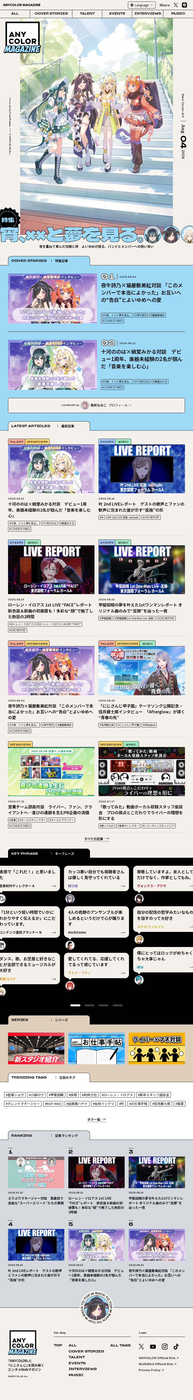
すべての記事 (93, 838)
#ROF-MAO (53, 1103)
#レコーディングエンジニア (158, 826)
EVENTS (117, 13)
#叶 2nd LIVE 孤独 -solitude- (123, 517)
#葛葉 (179, 1103)
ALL (15, 13)
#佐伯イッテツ (103, 1103)
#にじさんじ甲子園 (128, 725)
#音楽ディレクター (128, 826)
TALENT (87, 13)
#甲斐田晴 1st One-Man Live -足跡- (134, 618)
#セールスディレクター (33, 820)
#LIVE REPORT (151, 517)
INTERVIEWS (147, 13)
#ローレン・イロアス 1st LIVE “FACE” (59, 624)
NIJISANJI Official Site (156, 1364)
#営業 (12, 820)
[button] (177, 216)
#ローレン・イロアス (21, 624)
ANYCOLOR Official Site (157, 1358)
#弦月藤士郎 (107, 725)
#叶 (102, 517)
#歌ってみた (107, 826)
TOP (58, 1345)
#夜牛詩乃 (141, 315)
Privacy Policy (150, 1370)
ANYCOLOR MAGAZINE (21, 5)
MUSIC (178, 13)
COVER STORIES (51, 13)
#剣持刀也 (89, 1094)
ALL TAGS (120, 1345)
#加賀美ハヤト (77, 1103)
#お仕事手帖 (138, 1103)
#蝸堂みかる (160, 381)
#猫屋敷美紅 (158, 315)
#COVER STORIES (112, 321)
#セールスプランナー (62, 820)
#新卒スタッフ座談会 (153, 1094)
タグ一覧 (93, 1119)
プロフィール (118, 405)
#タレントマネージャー (23, 1103)
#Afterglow (149, 725)
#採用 (73, 1094)
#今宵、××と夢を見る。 (116, 315)
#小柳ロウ (36, 1094)
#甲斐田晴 (105, 618)
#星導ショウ (15, 1094)
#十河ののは (142, 381)
